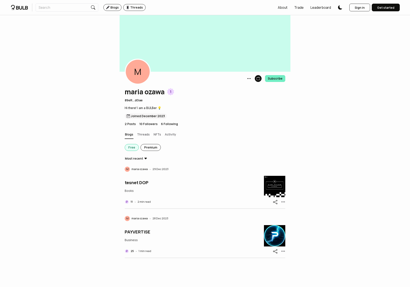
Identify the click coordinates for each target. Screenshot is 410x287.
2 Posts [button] (130, 124)
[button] (282, 7)
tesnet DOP (136, 182)
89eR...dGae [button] (134, 100)
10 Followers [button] (148, 124)
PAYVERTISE (137, 232)
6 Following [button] (169, 124)
